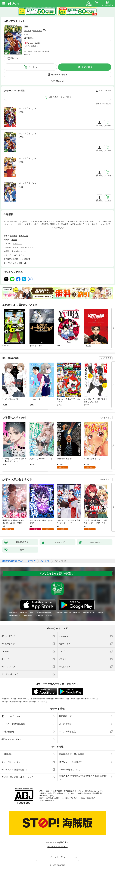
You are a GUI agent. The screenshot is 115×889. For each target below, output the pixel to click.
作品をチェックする (59, 75)
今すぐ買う (87, 67)
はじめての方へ (13, 716)
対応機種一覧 (65, 716)
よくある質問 (65, 724)
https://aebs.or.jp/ (47, 800)
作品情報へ (56, 81)
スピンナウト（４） (27, 183)
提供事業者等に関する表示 (71, 754)
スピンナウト (18, 255)
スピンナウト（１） (27, 108)
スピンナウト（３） (27, 158)
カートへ (32, 67)
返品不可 (27, 54)
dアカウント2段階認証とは (14, 769)
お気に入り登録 (105, 90)
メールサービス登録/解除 (13, 724)
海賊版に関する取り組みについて (17, 777)
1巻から (98, 103)
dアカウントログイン (11, 739)
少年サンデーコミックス (23, 247)
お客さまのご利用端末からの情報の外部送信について (83, 777)
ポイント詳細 (30, 46)
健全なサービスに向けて (70, 762)
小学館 (14, 240)
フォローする (44, 30)
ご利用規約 (6, 754)
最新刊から (106, 103)
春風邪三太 (37, 31)
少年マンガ (17, 244)
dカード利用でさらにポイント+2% (35, 51)
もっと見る (104, 358)
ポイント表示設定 (67, 731)
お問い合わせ (7, 731)
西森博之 (27, 31)
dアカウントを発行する (57, 842)
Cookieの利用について (69, 769)
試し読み (14, 58)
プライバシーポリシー (11, 762)
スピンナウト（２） (27, 133)
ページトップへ (57, 857)
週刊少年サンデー (19, 251)
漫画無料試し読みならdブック (12, 561)
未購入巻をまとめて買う (59, 97)
